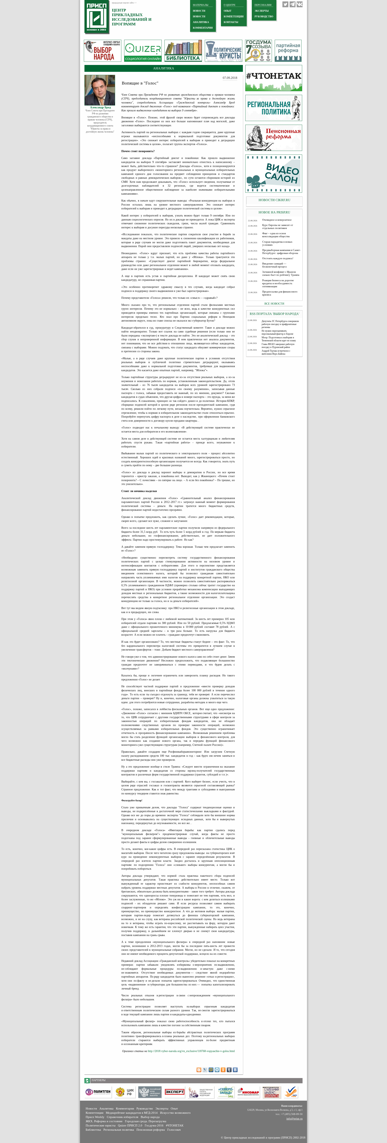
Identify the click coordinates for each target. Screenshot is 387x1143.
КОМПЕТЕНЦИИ (233, 16)
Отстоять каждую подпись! (277, 258)
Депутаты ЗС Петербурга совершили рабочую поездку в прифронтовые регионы (280, 324)
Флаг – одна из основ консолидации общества (276, 235)
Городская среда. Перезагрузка (145, 1121)
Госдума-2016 (154, 1125)
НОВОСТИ (199, 10)
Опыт (174, 1108)
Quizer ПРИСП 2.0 (130, 1125)
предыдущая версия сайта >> (124, 3)
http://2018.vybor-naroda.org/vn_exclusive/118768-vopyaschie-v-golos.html (191, 1051)
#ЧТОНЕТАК (174, 1125)
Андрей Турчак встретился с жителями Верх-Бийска (276, 352)
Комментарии (125, 1108)
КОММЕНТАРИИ (203, 27)
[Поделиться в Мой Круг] (217, 1069)
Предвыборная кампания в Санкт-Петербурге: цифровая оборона (281, 252)
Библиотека (93, 1129)
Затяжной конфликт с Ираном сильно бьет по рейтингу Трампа (280, 273)
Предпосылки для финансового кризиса (280, 293)
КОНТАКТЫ (231, 22)
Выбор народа (150, 1117)
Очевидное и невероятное (277, 219)
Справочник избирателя (122, 1117)
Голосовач (174, 1129)
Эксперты (161, 1108)
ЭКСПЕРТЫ (262, 10)
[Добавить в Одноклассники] (223, 1069)
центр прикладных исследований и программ (132, 17)
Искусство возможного (175, 1112)
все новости (274, 303)
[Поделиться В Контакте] (235, 1069)
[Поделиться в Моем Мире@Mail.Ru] (211, 1069)
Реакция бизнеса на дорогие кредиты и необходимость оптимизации (278, 283)
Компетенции (94, 1112)
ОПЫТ (227, 10)
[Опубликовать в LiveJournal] (205, 1069)
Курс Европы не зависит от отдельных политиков (277, 227)
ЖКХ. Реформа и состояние (104, 1121)
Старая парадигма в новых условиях (277, 243)
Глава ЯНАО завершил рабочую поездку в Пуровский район (278, 346)
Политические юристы (100, 1125)
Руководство (264, 16)
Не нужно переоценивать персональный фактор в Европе (277, 332)
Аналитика (106, 1108)
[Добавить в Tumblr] (229, 1069)
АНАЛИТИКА (201, 22)
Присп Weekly (95, 1117)
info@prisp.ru (294, 1118)
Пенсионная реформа (150, 1129)
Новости (91, 1108)
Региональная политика (118, 1129)
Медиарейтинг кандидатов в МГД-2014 (132, 1112)
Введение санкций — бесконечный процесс (274, 265)
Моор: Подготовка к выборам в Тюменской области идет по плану (279, 339)
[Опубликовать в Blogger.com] (199, 1069)
